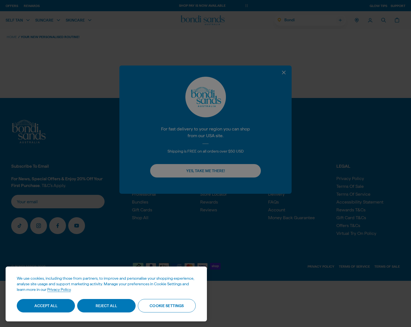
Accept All (46, 305)
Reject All (106, 305)
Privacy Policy (59, 289)
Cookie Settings (167, 305)
